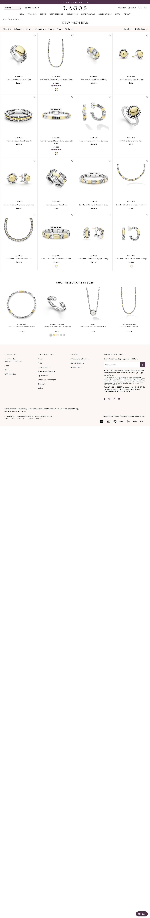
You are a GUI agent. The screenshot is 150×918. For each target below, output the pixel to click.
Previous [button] (2, 313)
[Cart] (144, 8)
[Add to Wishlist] (34, 35)
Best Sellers (56, 14)
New (22, 14)
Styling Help (76, 367)
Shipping (41, 384)
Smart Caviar (88, 14)
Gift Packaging (44, 367)
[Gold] (54, 335)
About (127, 14)
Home (5, 19)
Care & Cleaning (77, 363)
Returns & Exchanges (47, 380)
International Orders (46, 371)
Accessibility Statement (43, 416)
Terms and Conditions (25, 416)
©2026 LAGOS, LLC (35, 419)
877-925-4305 (10, 374)
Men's (43, 14)
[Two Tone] (56, 89)
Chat (7, 366)
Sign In (133, 8)
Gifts (117, 14)
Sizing (40, 388)
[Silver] (50, 335)
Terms (134, 383)
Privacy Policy (115, 384)
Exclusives (72, 14)
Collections (105, 14)
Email (7, 370)
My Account (43, 376)
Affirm (40, 359)
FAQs (40, 363)
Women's (32, 14)
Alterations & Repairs (80, 359)
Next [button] (148, 313)
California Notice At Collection (15, 419)
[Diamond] (60, 335)
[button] (56, 86)
